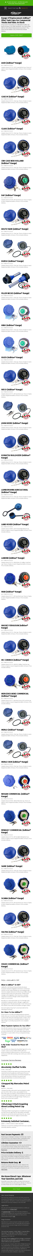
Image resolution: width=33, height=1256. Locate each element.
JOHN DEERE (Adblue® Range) (14, 423)
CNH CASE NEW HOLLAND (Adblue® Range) (12, 162)
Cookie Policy (13, 1209)
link (14, 1216)
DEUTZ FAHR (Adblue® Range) (14, 229)
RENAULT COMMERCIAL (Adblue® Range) (16, 831)
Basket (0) (25, 8)
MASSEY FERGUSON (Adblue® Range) (14, 626)
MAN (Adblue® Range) (11, 591)
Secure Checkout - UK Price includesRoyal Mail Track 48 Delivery (17, 2)
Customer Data (6, 1211)
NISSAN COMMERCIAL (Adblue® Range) (15, 795)
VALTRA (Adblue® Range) (12, 932)
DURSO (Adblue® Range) (12, 261)
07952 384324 (18, 1233)
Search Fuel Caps (13, 8)
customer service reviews (11, 1060)
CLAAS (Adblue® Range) (12, 128)
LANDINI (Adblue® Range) (12, 558)
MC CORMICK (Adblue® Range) (15, 660)
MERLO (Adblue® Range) (12, 730)
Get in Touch (16, 1189)
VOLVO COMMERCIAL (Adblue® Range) (15, 965)
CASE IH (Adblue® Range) (12, 96)
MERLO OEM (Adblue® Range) (14, 762)
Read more (4, 1150)
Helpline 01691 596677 (16, 35)
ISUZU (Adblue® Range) (12, 357)
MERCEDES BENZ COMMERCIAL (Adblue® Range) (15, 694)
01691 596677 (17, 1231)
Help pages (4, 1169)
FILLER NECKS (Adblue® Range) (15, 293)
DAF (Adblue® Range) (11, 195)
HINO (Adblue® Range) (11, 325)
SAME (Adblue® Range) (11, 866)
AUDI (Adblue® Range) (11, 63)
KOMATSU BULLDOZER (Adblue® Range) (15, 456)
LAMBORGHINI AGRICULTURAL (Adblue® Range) (14, 491)
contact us (13, 1238)
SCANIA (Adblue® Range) (12, 898)
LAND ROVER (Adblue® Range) (15, 524)
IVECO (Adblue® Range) (11, 389)
